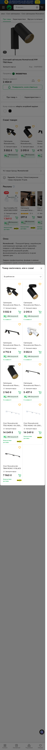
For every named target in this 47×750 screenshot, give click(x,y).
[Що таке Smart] (19, 441)
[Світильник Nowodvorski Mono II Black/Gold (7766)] (12, 291)
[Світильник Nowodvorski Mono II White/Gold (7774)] (33, 331)
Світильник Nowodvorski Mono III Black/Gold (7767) (11, 344)
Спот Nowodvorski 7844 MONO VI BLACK (12, 467)
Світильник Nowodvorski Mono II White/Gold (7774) (32, 344)
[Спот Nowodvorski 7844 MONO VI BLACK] (12, 455)
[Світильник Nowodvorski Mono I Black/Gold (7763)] (33, 291)
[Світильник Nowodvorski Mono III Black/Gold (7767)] (12, 331)
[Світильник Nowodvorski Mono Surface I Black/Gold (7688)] (12, 372)
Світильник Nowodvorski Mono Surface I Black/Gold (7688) (11, 384)
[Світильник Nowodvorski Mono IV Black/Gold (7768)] (33, 372)
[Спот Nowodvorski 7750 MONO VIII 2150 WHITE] (12, 412)
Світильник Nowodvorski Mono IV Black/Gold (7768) (32, 384)
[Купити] (20, 312)
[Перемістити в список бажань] (20, 284)
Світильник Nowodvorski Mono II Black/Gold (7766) (11, 304)
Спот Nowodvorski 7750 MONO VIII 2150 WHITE (11, 425)
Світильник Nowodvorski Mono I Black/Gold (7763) (32, 304)
